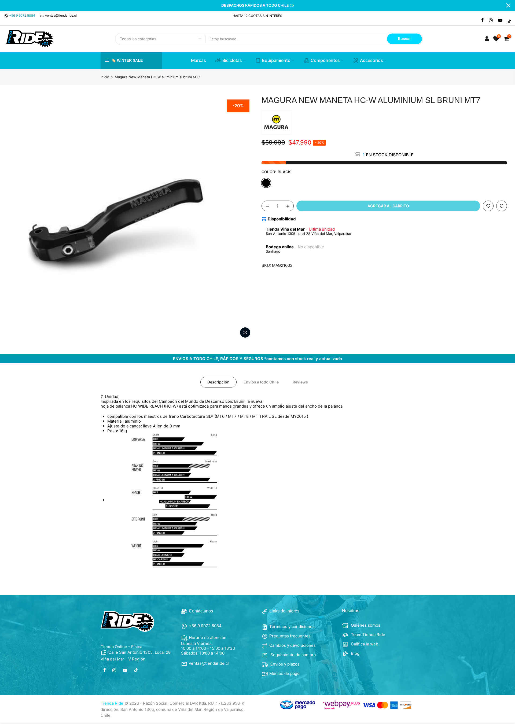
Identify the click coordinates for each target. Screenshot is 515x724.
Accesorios (371, 60)
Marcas (198, 60)
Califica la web (364, 644)
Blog (354, 653)
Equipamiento (276, 60)
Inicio (105, 77)
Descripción (218, 382)
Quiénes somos (365, 625)
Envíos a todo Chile (261, 382)
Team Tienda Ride (367, 634)
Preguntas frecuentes (290, 635)
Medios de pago (284, 673)
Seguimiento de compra (292, 654)
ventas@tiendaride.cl (61, 15)
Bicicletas (232, 60)
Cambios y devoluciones (292, 645)
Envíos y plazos (284, 664)
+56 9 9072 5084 (22, 15)
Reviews (300, 382)
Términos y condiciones (292, 626)
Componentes (325, 60)
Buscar (404, 38)
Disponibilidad (282, 219)
